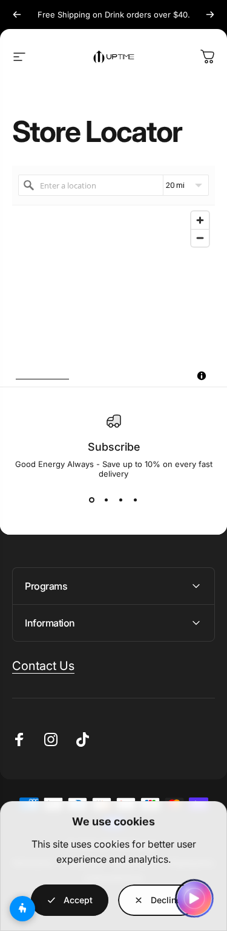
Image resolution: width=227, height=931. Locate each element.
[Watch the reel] (194, 898)
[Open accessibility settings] (22, 908)
